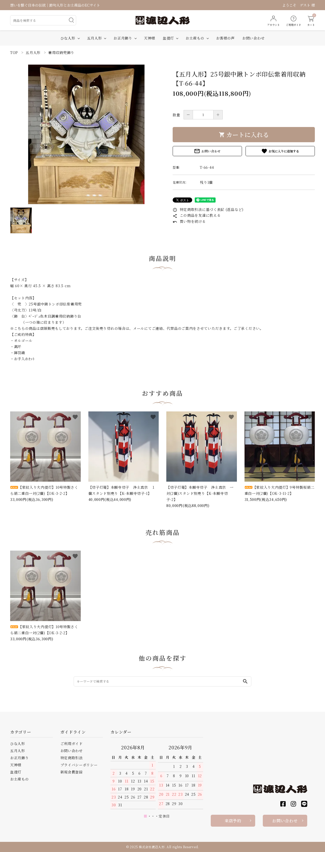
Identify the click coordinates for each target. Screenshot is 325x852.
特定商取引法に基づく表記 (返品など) (208, 209)
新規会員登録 (71, 771)
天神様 (149, 38)
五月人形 (94, 38)
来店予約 (232, 821)
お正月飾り (122, 38)
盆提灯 (168, 38)
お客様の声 (225, 38)
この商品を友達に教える (197, 215)
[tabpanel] (86, 134)
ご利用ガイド (71, 743)
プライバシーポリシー (79, 764)
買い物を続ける (189, 221)
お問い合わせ (253, 38)
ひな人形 (67, 38)
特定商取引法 (71, 757)
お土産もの (195, 38)
